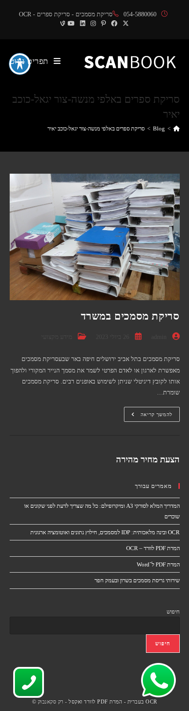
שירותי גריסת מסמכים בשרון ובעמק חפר (137, 580)
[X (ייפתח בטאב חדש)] (125, 24)
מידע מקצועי (56, 337)
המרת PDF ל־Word (158, 564)
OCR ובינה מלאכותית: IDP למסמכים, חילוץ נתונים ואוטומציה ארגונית (105, 532)
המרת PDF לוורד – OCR (153, 548)
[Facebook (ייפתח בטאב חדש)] (114, 24)
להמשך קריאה (148, 416)
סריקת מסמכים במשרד (130, 316)
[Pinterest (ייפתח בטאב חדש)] (103, 24)
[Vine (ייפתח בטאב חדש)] (61, 24)
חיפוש (173, 611)
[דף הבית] (176, 128)
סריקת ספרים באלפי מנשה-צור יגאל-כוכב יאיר (96, 128)
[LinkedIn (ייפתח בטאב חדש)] (82, 24)
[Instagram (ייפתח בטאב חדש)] (93, 24)
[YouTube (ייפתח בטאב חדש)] (71, 24)
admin (159, 337)
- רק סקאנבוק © (49, 702)
